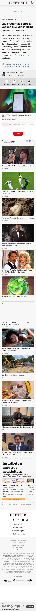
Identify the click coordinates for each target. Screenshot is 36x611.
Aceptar (30, 606)
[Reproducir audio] (5, 136)
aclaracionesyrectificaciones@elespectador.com (21, 564)
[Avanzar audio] (29, 139)
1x (32, 139)
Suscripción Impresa (18, 527)
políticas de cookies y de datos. (12, 609)
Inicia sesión (7, 494)
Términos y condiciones (18, 543)
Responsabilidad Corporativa (18, 540)
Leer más (18, 134)
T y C (19, 504)
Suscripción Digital (18, 531)
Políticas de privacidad (18, 545)
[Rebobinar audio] (26, 139)
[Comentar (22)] (21, 81)
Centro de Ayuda (18, 547)
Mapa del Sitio (18, 524)
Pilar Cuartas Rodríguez (15, 73)
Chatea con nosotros (19, 534)
